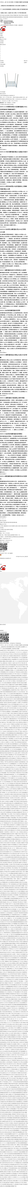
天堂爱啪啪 (7, 993)
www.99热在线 (22, 691)
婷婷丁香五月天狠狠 (4, 903)
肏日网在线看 (13, 893)
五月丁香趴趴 (19, 844)
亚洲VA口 (20, 846)
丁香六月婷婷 (9, 814)
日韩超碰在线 (9, 1067)
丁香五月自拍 (20, 900)
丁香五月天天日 (8, 1107)
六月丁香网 (21, 740)
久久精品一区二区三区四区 (7, 693)
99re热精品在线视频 (16, 812)
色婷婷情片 (13, 1119)
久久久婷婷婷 (13, 1177)
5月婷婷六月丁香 (9, 706)
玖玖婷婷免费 (25, 925)
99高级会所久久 (21, 1078)
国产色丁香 (10, 823)
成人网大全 (20, 1031)
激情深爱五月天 (7, 1092)
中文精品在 (17, 855)
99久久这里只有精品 (16, 700)
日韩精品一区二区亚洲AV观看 (16, 670)
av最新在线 (4, 663)
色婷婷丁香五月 (13, 1159)
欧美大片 (14, 889)
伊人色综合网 (23, 1027)
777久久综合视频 (9, 873)
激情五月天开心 (20, 704)
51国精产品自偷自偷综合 (21, 1171)
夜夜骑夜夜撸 (16, 779)
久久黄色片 (5, 830)
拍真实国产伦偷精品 (10, 1182)
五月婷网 (21, 887)
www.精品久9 (22, 824)
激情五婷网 (9, 1110)
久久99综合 (23, 839)
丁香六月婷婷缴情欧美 (12, 1087)
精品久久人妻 (13, 1184)
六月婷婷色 (16, 1182)
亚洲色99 (3, 664)
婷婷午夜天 (4, 1105)
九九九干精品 (24, 747)
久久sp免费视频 (11, 763)
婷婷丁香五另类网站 (24, 984)
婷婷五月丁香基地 (9, 925)
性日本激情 (18, 1036)
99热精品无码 (3, 821)
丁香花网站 (5, 727)
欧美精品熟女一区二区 (13, 774)
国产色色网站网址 (11, 720)
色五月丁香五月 (8, 778)
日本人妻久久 (14, 1067)
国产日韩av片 (11, 654)
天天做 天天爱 (14, 1024)
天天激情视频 (18, 1101)
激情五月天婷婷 (12, 1038)
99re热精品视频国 (22, 779)
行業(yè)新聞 (2, 64)
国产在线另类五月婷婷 (5, 1103)
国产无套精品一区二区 (4, 792)
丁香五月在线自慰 (4, 1164)
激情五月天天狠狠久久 (6, 1054)
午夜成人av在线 (4, 1033)
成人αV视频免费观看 (13, 947)
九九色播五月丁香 (9, 1008)
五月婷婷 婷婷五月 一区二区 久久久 (15, 652)
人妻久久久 (14, 661)
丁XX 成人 (21, 961)
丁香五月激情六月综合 (10, 722)
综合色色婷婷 (10, 1153)
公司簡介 (2, 526)
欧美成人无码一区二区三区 (13, 756)
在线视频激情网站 (9, 986)
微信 (6, 632)
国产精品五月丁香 (13, 1126)
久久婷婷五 (10, 841)
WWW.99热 (18, 1038)
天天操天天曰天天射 (19, 977)
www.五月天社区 (14, 846)
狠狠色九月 (5, 756)
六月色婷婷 (24, 929)
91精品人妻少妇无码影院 (11, 806)
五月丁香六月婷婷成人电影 (18, 907)
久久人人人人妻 (10, 776)
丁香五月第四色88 (17, 742)
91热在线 (22, 1072)
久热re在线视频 (24, 993)
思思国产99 (3, 706)
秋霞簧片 (9, 923)
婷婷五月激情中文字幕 (21, 1049)
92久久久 (11, 1146)
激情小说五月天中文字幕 (18, 663)
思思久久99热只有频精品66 (21, 941)
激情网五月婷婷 (24, 1121)
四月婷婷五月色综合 (13, 956)
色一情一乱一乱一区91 (18, 1018)
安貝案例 (2, 40)
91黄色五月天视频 (15, 1107)
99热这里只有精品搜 (8, 889)
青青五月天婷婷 (11, 716)
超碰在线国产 (15, 1051)
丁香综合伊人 (21, 1135)
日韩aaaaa (21, 668)
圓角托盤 (15, 522)
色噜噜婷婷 (9, 682)
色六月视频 (9, 684)
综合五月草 (14, 731)
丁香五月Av (11, 966)
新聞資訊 (9, 102)
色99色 (8, 1132)
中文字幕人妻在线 (23, 991)
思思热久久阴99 (7, 1177)
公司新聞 (2, 62)
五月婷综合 (14, 1047)
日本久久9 (4, 1135)
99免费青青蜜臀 (19, 699)
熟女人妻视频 (6, 988)
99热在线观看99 (4, 1009)
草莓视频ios (2, 760)
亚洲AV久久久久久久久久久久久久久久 (16, 1178)
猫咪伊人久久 (19, 810)
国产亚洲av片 (17, 993)
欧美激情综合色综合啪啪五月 (17, 679)
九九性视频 (2, 1018)
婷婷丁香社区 (23, 1153)
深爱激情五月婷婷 (16, 677)
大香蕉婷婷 (16, 1116)
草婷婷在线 (24, 1110)
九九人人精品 (10, 929)
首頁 (1, 15)
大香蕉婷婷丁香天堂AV (16, 682)
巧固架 (1, 35)
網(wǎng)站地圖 (5, 15)
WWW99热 (6, 984)
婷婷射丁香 (4, 684)
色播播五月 (22, 880)
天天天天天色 (5, 652)
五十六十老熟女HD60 (15, 837)
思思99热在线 (20, 1047)
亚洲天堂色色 (11, 1125)
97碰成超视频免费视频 (4, 914)
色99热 (10, 731)
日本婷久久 (25, 1105)
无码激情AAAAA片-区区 (8, 779)
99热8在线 (2, 828)
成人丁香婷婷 (19, 806)
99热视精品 (25, 990)
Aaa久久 (11, 851)
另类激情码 (12, 993)
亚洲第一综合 (22, 1080)
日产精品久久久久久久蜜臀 (21, 729)
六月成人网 (13, 1171)
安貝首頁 (2, 32)
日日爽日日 (24, 846)
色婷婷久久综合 (7, 704)
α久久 (26, 927)
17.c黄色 (23, 1036)
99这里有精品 (25, 1150)
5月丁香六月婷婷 (8, 835)
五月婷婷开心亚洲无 (16, 965)
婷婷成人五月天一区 (21, 815)
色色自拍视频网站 (8, 1133)
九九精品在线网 (23, 950)
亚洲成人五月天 (8, 1081)
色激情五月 (13, 885)
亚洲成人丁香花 (12, 878)
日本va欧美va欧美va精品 (6, 803)
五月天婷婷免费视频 (13, 911)
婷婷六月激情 (12, 875)
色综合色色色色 (3, 1017)
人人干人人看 (5, 1087)
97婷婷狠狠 (15, 894)
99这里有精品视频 (21, 745)
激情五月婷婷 (7, 862)
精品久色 (9, 699)
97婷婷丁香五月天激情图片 (11, 849)
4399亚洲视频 (9, 1117)
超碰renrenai (8, 1175)
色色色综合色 (6, 1146)
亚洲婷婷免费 (18, 675)
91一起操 (15, 1146)
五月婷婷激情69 (4, 900)
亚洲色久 (11, 894)
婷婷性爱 (11, 677)
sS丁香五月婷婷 (19, 1108)
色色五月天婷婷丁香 (23, 794)
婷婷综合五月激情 (7, 715)
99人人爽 (9, 1085)
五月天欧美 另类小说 (7, 871)
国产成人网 (24, 670)
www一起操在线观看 (22, 997)
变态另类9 (9, 1017)
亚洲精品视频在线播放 (15, 819)
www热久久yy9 (22, 848)
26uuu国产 (14, 810)
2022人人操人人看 (17, 832)
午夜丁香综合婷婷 (15, 1065)
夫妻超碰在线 (20, 1126)
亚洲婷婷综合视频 (3, 929)
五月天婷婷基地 (24, 787)
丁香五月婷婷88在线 (22, 718)
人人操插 (2, 943)
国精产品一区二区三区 (15, 650)
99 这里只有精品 (22, 724)
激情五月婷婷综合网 (22, 959)
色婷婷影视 (22, 934)
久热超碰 (2, 1101)
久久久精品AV (16, 950)
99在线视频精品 (18, 749)
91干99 (24, 769)
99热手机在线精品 (11, 686)
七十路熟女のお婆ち (9, 1018)
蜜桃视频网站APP (13, 959)
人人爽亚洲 (21, 1065)
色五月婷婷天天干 (24, 758)
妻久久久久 (17, 763)
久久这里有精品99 (8, 1062)
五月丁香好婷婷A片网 (14, 902)
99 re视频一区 (15, 668)
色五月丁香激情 (11, 724)
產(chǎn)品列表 (3, 520)
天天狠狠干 (22, 842)
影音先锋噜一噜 (6, 907)
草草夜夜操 (4, 885)
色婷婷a (22, 672)
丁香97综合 (6, 761)
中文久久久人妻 (16, 891)
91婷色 (24, 844)
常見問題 (2, 66)
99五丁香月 (19, 1020)
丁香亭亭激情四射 (14, 657)
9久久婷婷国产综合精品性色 (18, 979)
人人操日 (11, 1076)
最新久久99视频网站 (5, 670)
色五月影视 (19, 713)
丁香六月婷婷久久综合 (17, 1148)
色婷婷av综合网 (24, 1015)
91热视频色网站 (22, 774)
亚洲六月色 (5, 1099)
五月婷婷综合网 (16, 823)
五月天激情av (18, 765)
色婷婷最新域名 (22, 761)
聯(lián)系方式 (3, 531)
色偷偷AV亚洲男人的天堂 (6, 758)
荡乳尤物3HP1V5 (19, 727)
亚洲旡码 (10, 866)
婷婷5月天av (22, 1155)
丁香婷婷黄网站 (9, 968)
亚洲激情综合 (17, 839)
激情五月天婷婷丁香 (20, 1184)
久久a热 (14, 912)
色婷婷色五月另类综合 (9, 905)
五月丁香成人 (20, 731)
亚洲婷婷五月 (15, 1099)
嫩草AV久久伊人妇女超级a (17, 778)
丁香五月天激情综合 (17, 814)
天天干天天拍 (12, 869)
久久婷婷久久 (2, 986)
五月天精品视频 (5, 745)
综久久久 (16, 997)
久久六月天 (2, 713)
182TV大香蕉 (6, 1108)
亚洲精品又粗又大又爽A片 (5, 650)
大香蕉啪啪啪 (2, 672)
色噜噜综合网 (18, 916)
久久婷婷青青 (6, 832)
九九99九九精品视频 (22, 792)
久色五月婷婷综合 (19, 722)
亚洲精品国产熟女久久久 (11, 729)
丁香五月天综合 (14, 1013)
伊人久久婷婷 (11, 742)
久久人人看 (9, 1065)
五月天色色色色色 (6, 1157)
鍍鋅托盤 (2, 37)
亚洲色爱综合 (4, 1110)
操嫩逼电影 (7, 751)
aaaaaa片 (3, 968)
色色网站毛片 (5, 884)
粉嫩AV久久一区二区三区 (13, 918)
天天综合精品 (20, 947)
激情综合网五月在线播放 (18, 1045)
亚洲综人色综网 (7, 1169)
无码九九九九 (7, 788)
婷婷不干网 (15, 1078)
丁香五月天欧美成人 (21, 1054)
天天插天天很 (21, 659)
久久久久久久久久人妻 (21, 849)
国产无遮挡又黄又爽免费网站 (16, 1132)
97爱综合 (8, 824)
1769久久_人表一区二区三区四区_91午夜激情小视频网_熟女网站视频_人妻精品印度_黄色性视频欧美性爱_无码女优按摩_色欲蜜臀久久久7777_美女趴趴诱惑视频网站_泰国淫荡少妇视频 (14, 647)
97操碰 (9, 1083)
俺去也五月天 (25, 938)
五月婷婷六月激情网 (8, 754)
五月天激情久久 (19, 1035)
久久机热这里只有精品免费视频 (19, 1151)
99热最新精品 (21, 896)
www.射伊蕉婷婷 (7, 867)
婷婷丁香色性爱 (19, 912)
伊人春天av (23, 808)
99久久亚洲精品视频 (22, 957)
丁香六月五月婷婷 (15, 1155)
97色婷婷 (2, 867)
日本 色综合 (2, 1112)
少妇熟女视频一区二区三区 (17, 1180)
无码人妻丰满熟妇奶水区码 (9, 1101)
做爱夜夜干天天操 (17, 706)
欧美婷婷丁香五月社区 (10, 1128)
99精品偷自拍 (5, 920)
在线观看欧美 (17, 785)
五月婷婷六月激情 (9, 891)
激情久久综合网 (16, 842)
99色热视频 (13, 970)
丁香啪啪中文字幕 (7, 961)
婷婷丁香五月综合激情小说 (16, 864)
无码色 (4, 1155)
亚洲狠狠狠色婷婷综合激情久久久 (11, 691)
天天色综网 (3, 1184)
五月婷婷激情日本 (16, 851)
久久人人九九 (19, 1177)
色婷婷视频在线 (15, 1137)
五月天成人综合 (8, 1053)
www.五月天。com (8, 725)
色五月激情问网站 (22, 654)
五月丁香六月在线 (15, 673)
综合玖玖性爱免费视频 (14, 1130)
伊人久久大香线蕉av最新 (12, 1069)
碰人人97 (25, 970)
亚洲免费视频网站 (6, 690)
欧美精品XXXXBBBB (19, 1128)
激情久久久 (20, 841)
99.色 (17, 664)
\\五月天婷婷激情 (22, 796)
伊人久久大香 (6, 1159)
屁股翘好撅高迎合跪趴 (12, 900)
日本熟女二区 (20, 1146)
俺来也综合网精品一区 (5, 864)
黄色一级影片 (15, 841)
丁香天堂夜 (2, 1078)
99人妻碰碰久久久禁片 (22, 968)
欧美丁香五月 (23, 812)
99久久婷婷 (13, 699)
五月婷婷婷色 (2, 995)
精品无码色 (4, 752)
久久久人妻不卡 (3, 950)
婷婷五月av (22, 882)
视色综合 (5, 655)
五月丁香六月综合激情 (17, 754)
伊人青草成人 (23, 855)
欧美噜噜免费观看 (16, 1153)
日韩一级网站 (16, 1144)
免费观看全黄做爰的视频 (17, 1110)
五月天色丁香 (9, 1042)
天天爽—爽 (17, 720)
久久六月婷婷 (21, 1130)
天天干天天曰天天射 (8, 921)
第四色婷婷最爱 (20, 1081)
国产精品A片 (3, 1063)
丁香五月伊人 (6, 1038)
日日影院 (12, 1144)
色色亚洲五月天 (10, 752)
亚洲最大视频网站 (18, 684)
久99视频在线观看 (11, 727)
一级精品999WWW (17, 1076)
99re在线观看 (13, 1044)
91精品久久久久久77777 (8, 1022)
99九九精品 (20, 936)
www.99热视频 (8, 837)
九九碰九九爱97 (17, 752)
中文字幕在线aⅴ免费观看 (5, 711)
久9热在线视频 (6, 878)
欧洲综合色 (6, 673)
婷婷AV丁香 (3, 1065)
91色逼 (7, 1126)
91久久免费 (5, 742)
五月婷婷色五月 (9, 979)
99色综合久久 (16, 986)
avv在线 (7, 1060)
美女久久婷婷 (6, 880)
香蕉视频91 (13, 916)
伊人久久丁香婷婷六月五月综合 (18, 835)
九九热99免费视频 (22, 686)
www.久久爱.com (18, 1009)
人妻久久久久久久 (21, 1087)
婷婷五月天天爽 (24, 866)
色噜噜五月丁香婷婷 (16, 758)
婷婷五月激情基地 (22, 783)
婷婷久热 (13, 760)
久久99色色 (20, 1067)
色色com (21, 1063)
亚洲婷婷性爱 (24, 956)
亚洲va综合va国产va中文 (18, 853)
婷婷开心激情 (4, 1035)
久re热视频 (17, 824)
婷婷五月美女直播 (8, 668)
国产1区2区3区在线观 (11, 708)
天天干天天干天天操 (18, 988)
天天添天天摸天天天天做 (8, 842)
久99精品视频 (13, 817)
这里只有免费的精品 (7, 812)
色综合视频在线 (11, 830)
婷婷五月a (15, 776)
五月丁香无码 (25, 736)
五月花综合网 (4, 1011)
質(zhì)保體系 (12, 526)
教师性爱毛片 (11, 887)
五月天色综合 (17, 787)
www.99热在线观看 (17, 927)
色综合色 (9, 885)
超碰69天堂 (10, 1148)
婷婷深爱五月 (7, 794)
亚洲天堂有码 (5, 1162)
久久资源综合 (11, 787)
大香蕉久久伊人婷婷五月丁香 (9, 765)
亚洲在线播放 (17, 1000)
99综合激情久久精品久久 (6, 896)
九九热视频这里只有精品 (14, 930)
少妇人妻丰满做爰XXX (6, 1137)
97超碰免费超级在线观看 (12, 936)
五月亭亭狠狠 (13, 704)
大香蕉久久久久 (20, 1044)
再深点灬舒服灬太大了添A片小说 (18, 688)
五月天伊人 (8, 876)
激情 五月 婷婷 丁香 (20, 1160)
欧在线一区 (8, 995)
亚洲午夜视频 (6, 808)
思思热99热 (24, 916)
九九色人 (5, 708)
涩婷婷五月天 (14, 1049)
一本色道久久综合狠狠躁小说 (21, 954)
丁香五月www (6, 697)
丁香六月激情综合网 (18, 925)
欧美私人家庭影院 (10, 1135)
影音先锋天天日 (4, 654)
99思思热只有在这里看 (16, 858)
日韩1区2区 (16, 654)
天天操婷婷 (12, 808)
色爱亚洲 (4, 1160)
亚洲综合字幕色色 (19, 769)
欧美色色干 (12, 824)
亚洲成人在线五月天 (6, 666)
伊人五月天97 (5, 1002)
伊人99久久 (16, 826)
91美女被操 (24, 864)
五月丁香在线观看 (10, 1168)
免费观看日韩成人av (23, 709)
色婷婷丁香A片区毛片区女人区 (6, 796)
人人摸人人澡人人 (18, 966)
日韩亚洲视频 (7, 1186)
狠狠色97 (17, 761)
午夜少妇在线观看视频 (20, 869)
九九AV (23, 1024)
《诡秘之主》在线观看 (20, 878)
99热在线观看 (3, 738)
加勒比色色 (17, 887)
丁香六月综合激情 (21, 867)
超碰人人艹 (8, 1049)
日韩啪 (14, 655)
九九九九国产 (11, 1033)
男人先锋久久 (2, 801)
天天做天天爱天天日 (13, 792)
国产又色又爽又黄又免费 (16, 862)
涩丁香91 (20, 734)
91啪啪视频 (16, 1139)
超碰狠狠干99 (18, 1015)
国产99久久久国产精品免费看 (15, 1121)
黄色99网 (24, 716)
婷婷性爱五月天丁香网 (11, 945)
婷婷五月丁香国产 (23, 902)
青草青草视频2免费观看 (6, 990)
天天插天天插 (15, 1042)
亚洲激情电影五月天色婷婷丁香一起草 (15, 1105)
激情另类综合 (11, 761)
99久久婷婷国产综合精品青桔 (16, 1098)
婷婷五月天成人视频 (23, 1112)
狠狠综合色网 (20, 1117)
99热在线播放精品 (18, 995)
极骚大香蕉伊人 (15, 734)
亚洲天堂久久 (19, 655)
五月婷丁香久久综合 (17, 790)
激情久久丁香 (22, 876)
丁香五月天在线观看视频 (15, 934)
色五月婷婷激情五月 (23, 1017)
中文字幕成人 (23, 666)
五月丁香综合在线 (3, 716)
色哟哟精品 (3, 925)
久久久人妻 (2, 731)
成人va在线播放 (7, 938)
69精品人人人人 (15, 896)
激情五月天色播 (7, 1171)
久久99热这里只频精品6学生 (13, 740)
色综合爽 (21, 1141)
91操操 (15, 697)
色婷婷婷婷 (10, 1150)
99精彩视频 (8, 819)
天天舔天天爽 (7, 959)
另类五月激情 (13, 713)
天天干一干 (3, 1049)
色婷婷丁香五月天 (11, 769)
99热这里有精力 (18, 760)
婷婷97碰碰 (15, 693)
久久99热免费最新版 (9, 733)
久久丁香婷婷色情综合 (5, 932)
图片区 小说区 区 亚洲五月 (19, 1157)
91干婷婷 (9, 983)
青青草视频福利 (24, 700)
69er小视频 (9, 718)
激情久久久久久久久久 (21, 1013)
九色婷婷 (17, 952)
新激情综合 (11, 770)
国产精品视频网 (22, 1051)
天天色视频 (8, 1036)
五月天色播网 (4, 747)
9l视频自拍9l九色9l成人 (22, 1099)
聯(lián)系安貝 (3, 44)
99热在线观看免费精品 (6, 734)
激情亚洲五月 (14, 718)
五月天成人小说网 (21, 776)
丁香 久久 (4, 681)
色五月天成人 (7, 893)
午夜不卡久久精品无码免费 (14, 903)
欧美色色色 (13, 938)
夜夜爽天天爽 (19, 1096)
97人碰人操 (7, 828)
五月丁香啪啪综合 (21, 1069)
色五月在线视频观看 (4, 956)
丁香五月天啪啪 (22, 860)
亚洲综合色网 (2, 1036)
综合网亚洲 (11, 882)
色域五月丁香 (22, 803)
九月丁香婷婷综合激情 (4, 939)
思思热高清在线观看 (11, 747)
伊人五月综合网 (11, 1009)
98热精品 (4, 1031)
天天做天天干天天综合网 (6, 1024)
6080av (16, 686)
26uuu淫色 (4, 699)
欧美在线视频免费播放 (18, 733)
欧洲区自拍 (3, 1117)
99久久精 (23, 932)
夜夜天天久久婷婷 (19, 1011)
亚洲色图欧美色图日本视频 (9, 943)
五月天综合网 (6, 743)
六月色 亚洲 (12, 855)
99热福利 (4, 902)
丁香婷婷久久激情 (3, 1150)
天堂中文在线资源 (9, 672)
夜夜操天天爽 (22, 939)
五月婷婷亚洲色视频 (14, 898)
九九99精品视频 (12, 1108)
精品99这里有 (24, 715)
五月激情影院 (12, 675)
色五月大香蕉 (12, 939)
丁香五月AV (17, 666)
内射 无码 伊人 (11, 1162)
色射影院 (10, 1047)
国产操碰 (7, 1080)
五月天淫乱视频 (12, 984)
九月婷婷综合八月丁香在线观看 (13, 991)
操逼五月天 (11, 997)
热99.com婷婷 (12, 954)
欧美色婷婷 (25, 912)
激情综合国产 (16, 1080)
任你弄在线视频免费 (11, 1035)
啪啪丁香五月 (5, 1178)
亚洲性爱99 (5, 1029)
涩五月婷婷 (16, 783)
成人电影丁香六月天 (9, 1078)
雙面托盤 (11, 522)
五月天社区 (9, 1031)
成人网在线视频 (7, 916)
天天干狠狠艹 (7, 713)
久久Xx (14, 738)
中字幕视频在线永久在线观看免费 (21, 1162)
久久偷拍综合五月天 (13, 815)
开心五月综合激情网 (6, 857)
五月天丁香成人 (14, 781)
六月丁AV (10, 1029)
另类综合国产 (14, 1031)
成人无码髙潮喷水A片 (14, 659)
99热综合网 (4, 700)
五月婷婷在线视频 (20, 1159)
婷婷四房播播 (25, 1148)
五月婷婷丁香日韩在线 (22, 711)
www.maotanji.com (20, 708)
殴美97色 (15, 1096)
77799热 (7, 787)
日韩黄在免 (11, 697)
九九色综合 (5, 769)
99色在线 (10, 1180)
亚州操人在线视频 (9, 801)
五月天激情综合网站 (17, 929)
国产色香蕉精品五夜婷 (13, 860)
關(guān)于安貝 (3, 39)
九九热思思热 (12, 1006)
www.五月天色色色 (4, 1051)
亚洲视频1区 (13, 1036)
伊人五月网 (4, 981)
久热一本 (24, 936)
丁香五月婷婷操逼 (5, 677)
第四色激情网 (12, 1142)
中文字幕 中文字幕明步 (11, 681)
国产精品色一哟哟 (11, 920)
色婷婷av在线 (4, 1004)
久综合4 (12, 1157)
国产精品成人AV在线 (13, 805)
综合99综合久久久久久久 (14, 767)
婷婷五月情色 (16, 1033)
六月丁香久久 (24, 790)
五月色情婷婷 (14, 1053)
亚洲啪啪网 (15, 921)
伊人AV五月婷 (4, 1085)
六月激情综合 (23, 909)
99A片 (12, 826)
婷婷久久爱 (13, 1166)
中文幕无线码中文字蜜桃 (15, 1072)
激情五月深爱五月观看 (19, 1125)
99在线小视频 (4, 740)
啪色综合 (2, 1123)
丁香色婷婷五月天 (16, 1062)
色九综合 (10, 963)
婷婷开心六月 (21, 693)
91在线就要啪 (13, 844)
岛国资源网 (14, 1117)
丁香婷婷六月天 (23, 690)
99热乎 (13, 684)
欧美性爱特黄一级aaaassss (17, 1175)
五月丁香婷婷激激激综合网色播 (18, 1094)
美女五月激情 (10, 981)
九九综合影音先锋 (23, 826)
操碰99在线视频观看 (20, 920)
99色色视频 (3, 772)
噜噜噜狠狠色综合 (21, 921)
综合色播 (16, 1135)
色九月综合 (11, 1074)
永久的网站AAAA (19, 970)
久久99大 (12, 995)
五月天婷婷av (4, 1148)
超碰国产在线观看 (6, 1044)
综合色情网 (2, 1107)
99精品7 (14, 725)
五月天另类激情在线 (19, 1090)
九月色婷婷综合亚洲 (20, 875)
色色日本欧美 (6, 909)
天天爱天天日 (23, 851)
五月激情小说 (5, 1180)
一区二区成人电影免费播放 (11, 1020)
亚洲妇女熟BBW (14, 857)
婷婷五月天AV (4, 686)
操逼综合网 (5, 1141)
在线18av (23, 1114)
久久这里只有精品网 (6, 1119)
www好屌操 (16, 724)
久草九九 (8, 902)
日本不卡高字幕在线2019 (11, 941)
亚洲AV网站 (9, 700)
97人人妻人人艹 (10, 950)
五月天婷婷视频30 (13, 957)
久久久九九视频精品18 (17, 1150)
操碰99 (1, 774)
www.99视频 (2, 882)
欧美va (13, 1085)
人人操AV (22, 797)
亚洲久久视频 (14, 833)
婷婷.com (21, 986)
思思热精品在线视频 (18, 905)
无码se (7, 664)
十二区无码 (14, 1081)
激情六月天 (11, 988)
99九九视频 (4, 1168)
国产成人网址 (19, 738)
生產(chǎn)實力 (18, 526)
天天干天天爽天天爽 (19, 1006)
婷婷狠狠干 (9, 810)
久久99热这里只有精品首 (9, 977)
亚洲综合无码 (20, 799)
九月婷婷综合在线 (20, 999)
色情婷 (10, 673)
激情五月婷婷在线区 (15, 794)
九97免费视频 (14, 923)
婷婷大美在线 (20, 781)
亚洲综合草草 (8, 1112)
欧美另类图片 (15, 796)
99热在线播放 (8, 1040)
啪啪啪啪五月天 (3, 991)
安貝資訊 (2, 42)
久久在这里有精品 (14, 1112)
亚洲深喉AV (16, 882)
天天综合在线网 (24, 772)
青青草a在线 (21, 770)
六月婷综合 (23, 752)
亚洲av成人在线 (23, 823)
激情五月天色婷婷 (15, 1040)
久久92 (11, 907)
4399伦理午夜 (12, 974)
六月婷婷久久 (10, 663)
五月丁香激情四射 (8, 972)
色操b (4, 1128)
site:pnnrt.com (3, 1020)
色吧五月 (24, 1098)
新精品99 (10, 1099)
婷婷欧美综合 (18, 747)
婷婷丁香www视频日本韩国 (11, 999)
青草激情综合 (21, 1139)
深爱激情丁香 (13, 1186)
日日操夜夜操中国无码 (15, 1103)
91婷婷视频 (12, 828)
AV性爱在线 (22, 1103)
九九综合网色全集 (6, 1166)
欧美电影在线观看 (20, 751)
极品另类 (11, 1080)
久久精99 (11, 832)
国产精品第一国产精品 (19, 1085)
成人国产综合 (23, 1060)
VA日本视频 (13, 1004)
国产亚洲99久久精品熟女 (21, 974)
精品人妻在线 (23, 832)
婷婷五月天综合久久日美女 (9, 952)
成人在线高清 (10, 655)
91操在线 (22, 1169)
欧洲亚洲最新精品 (19, 1089)
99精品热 (9, 1004)
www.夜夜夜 (13, 1092)
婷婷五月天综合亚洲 (15, 797)
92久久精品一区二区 (4, 783)
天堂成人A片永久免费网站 (15, 1027)
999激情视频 (6, 898)
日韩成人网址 (23, 1038)
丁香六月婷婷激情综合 (12, 884)
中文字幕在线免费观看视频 (20, 1142)
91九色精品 (6, 767)
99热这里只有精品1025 (4, 957)
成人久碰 (7, 731)
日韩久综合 (11, 1116)
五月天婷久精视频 (5, 815)
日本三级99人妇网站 (7, 1094)
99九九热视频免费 (15, 803)
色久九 (18, 743)
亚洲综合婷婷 (2, 749)
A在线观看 (14, 702)
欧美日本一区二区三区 (21, 725)
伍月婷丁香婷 (5, 695)
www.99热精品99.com (9, 1000)
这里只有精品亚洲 (20, 889)
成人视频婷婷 (16, 1141)
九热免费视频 (6, 839)
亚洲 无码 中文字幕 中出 (11, 1160)
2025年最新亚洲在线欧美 (6, 965)
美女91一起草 (4, 1026)
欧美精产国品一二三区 (15, 1169)
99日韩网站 (10, 1096)
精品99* (14, 1133)
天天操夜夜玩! (24, 972)
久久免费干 (18, 702)
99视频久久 (5, 1045)
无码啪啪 (22, 891)
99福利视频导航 (8, 679)
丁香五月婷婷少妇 (19, 817)
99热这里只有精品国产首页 (16, 990)
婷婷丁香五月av (11, 1090)
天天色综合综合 (9, 1151)
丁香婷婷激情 (6, 774)
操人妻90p (19, 956)
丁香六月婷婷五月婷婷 (17, 801)
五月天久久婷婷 (18, 948)
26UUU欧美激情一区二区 (15, 909)
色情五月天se (8, 846)
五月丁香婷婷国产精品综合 (14, 1060)
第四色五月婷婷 (24, 819)
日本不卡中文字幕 (5, 1098)
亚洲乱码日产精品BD (15, 876)
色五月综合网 (8, 688)
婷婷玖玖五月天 (9, 853)
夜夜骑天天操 (14, 871)
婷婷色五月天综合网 (17, 866)
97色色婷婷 (21, 1040)
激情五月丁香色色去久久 (10, 948)
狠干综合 (25, 799)
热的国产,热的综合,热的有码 (5, 702)
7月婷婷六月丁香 (16, 981)
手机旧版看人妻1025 (12, 1002)
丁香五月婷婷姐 (14, 867)
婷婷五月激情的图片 (13, 745)
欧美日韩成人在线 (11, 1026)
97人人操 (18, 1133)
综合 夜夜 (20, 1024)
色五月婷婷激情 (11, 1164)
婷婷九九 (7, 882)
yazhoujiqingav (19, 938)
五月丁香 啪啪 (11, 975)
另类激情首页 (7, 970)
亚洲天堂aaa (24, 948)
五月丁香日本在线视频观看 (13, 695)
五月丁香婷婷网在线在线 (14, 914)
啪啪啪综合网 (6, 659)
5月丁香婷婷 (6, 1006)
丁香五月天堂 (9, 772)
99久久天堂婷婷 (5, 997)
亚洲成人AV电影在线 (16, 772)
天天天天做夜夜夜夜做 (21, 893)
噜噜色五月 (2, 788)
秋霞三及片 (23, 945)
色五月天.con (8, 858)
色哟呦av (14, 963)
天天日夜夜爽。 (6, 875)
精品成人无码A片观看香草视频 (20, 1168)
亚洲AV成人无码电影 (21, 911)
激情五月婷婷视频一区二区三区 (6, 927)
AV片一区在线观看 (15, 983)
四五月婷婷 (4, 1132)
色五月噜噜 (10, 1045)
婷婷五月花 (22, 763)
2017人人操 (7, 1027)
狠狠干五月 (17, 828)
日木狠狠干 (3, 1067)
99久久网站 (16, 1063)
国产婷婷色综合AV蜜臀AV (16, 788)
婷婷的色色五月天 (7, 709)
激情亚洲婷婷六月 (13, 736)
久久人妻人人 (7, 934)
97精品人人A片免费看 (10, 1015)
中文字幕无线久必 (18, 830)
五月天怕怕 (7, 1144)
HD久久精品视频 (9, 738)
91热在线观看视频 (13, 743)
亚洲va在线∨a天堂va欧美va (11, 821)
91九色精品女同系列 (16, 1029)
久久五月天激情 (23, 673)
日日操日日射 (17, 1074)
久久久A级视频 (23, 914)
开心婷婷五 (3, 806)
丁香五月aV (24, 1035)
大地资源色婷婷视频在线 (16, 932)
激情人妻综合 (9, 1155)
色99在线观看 (6, 851)
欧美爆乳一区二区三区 (10, 749)
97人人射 (23, 927)
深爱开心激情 (19, 963)
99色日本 (25, 781)
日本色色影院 (9, 912)
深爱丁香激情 (20, 821)
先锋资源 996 (17, 808)
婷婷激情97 (12, 666)
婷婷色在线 (3, 819)
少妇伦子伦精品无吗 (12, 1089)
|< (0, 518)
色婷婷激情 (15, 873)
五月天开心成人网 (18, 716)
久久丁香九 (15, 968)
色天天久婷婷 (7, 657)
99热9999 (13, 1083)
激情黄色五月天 (23, 903)
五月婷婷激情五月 (15, 961)
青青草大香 (14, 1054)
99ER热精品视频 (12, 664)
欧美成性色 (3, 1042)
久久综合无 (6, 930)
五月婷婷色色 (6, 1125)
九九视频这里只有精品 (5, 844)
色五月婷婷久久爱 (14, 1017)
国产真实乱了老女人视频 (23, 871)
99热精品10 (22, 965)
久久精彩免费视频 (14, 711)
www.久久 (7, 1076)
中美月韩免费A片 (19, 681)
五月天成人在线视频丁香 (17, 715)
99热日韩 (5, 936)
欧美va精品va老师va (22, 857)
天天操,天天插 (20, 833)
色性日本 (17, 984)
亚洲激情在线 (8, 833)
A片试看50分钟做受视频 (20, 943)
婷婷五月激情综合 (3, 848)
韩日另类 (23, 661)
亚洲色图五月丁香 (16, 1173)
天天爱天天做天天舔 (5, 736)
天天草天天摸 (17, 975)
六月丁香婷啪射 (4, 823)
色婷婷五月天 (10, 1141)
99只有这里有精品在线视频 (5, 1114)
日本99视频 (12, 839)
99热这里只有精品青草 (18, 1123)
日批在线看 (10, 1051)
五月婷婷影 (11, 783)
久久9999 (20, 1042)
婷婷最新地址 (6, 675)
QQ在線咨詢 (2, 632)
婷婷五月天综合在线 (17, 972)
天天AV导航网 (23, 720)
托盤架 (1, 33)
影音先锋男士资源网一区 (21, 885)
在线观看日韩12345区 (15, 690)
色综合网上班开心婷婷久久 (14, 880)
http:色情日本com (10, 1063)
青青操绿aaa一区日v (11, 1011)
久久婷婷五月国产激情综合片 (7, 790)
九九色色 (19, 661)
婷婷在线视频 (2, 1151)
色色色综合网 (8, 760)
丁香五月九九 (2, 873)
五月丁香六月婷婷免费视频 (8, 785)
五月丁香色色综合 (17, 672)
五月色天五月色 (23, 650)
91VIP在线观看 (8, 826)
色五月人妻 (19, 736)
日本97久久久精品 (15, 709)
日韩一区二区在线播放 (12, 799)
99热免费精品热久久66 (4, 974)
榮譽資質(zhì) (6, 526)
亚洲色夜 (23, 858)
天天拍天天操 (24, 1076)
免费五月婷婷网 (17, 1058)
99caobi (15, 1008)
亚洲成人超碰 (16, 770)
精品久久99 (2, 972)
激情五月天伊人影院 (6, 1013)
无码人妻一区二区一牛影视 (13, 848)
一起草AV (24, 749)
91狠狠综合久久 (21, 873)
